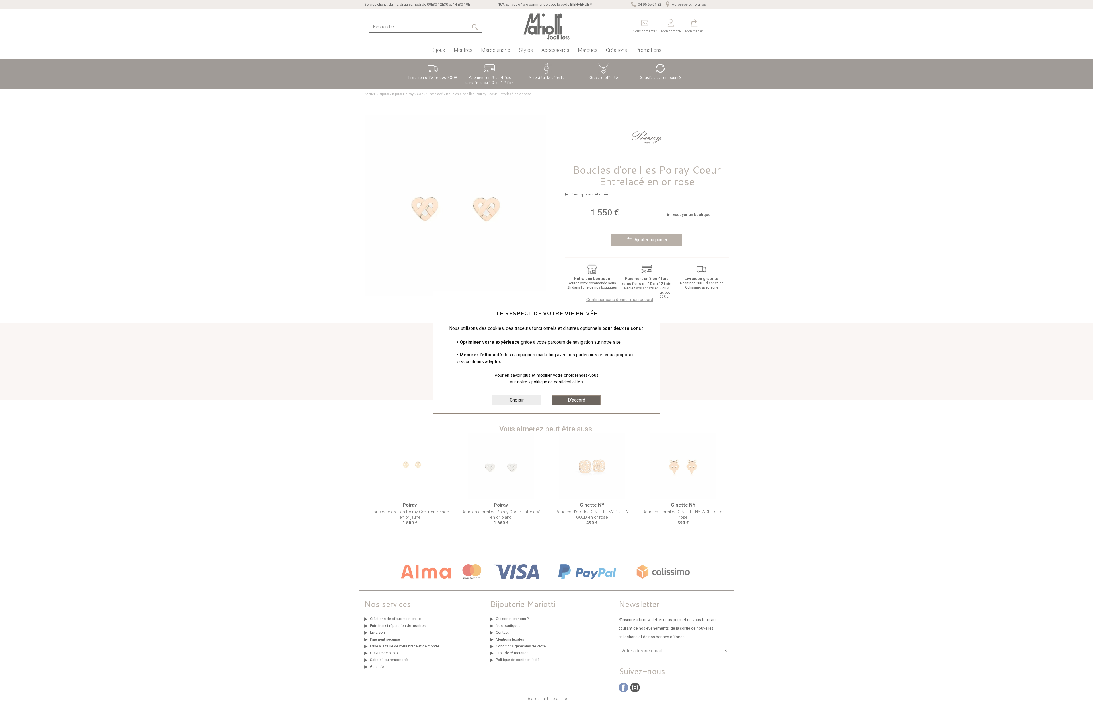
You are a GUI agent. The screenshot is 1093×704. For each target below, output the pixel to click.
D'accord (576, 400)
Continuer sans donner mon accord (619, 299)
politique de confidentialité (555, 381)
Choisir (517, 400)
